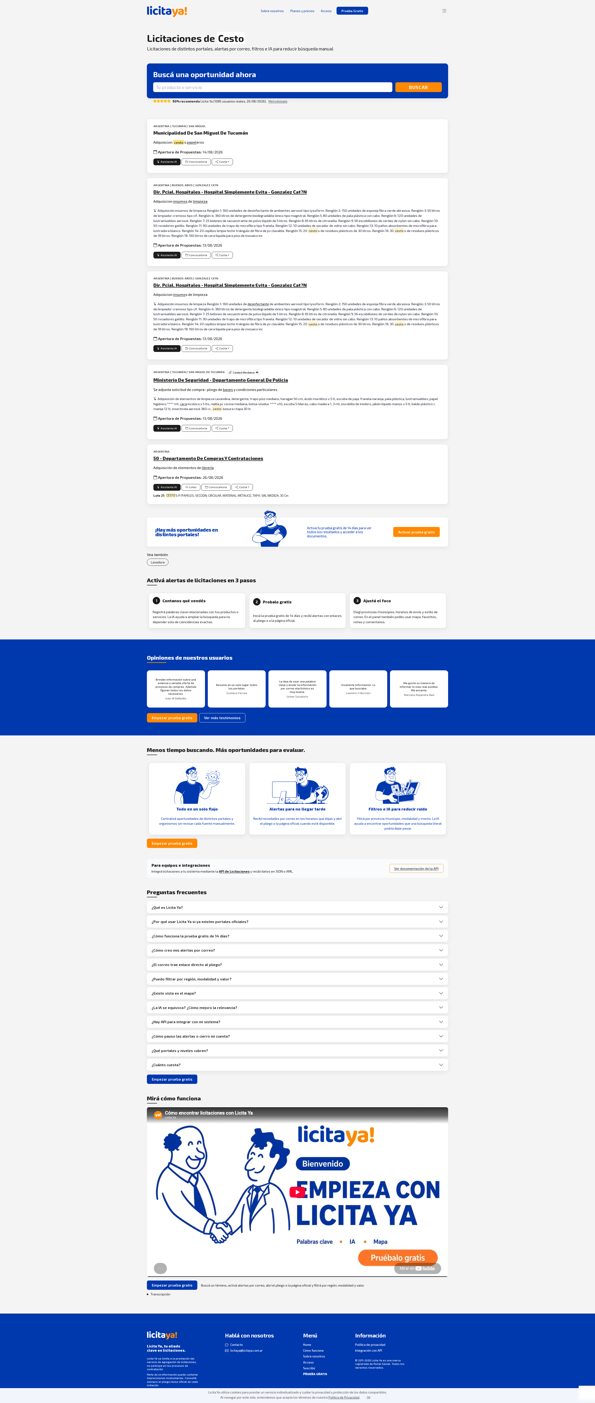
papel (191, 142)
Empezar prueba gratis (172, 717)
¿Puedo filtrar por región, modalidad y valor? (191, 979)
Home (307, 1345)
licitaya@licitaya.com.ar (246, 1350)
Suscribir (309, 1368)
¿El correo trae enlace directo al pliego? (187, 964)
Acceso (308, 1362)
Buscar (418, 87)
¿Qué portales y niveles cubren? (180, 1050)
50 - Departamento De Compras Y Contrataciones (208, 458)
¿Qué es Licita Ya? (167, 907)
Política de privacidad (370, 1345)
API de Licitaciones (234, 871)
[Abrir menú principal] (444, 10)
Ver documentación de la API (416, 868)
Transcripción (160, 1294)
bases (228, 389)
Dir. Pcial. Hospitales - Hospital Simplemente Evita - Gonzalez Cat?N (230, 192)
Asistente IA (169, 161)
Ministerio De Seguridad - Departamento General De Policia (220, 380)
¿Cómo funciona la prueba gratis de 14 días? (190, 936)
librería (208, 467)
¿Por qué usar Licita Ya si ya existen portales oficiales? (200, 921)
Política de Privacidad (343, 1397)
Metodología (277, 101)
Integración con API (368, 1350)
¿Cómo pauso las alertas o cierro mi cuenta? (191, 1036)
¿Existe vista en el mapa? (174, 993)
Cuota (223, 161)
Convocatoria (198, 161)
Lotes (193, 487)
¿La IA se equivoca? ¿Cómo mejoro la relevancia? (194, 1007)
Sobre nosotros (314, 1356)
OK (368, 1398)
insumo (179, 294)
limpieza (200, 201)
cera (183, 404)
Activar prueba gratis (416, 532)
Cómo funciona (313, 1350)
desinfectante (258, 304)
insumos (180, 201)
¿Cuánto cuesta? (166, 1064)
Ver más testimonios (222, 717)
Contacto (236, 1345)
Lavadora (158, 562)
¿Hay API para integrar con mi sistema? (186, 1021)
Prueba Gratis (352, 11)
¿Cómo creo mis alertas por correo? (183, 950)
